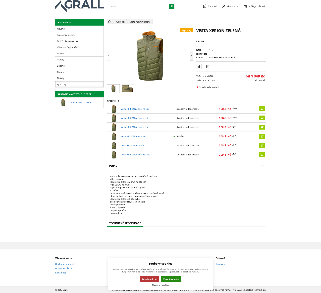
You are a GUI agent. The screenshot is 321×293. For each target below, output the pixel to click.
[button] (113, 55)
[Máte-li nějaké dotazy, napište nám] (207, 66)
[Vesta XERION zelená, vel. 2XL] (114, 154)
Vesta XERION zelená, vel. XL (135, 145)
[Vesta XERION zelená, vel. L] (114, 136)
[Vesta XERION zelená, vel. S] (114, 118)
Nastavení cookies (160, 284)
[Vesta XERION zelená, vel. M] (114, 127)
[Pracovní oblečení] (101, 35)
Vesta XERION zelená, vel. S (134, 118)
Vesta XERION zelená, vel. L (134, 136)
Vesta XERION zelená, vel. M (134, 127)
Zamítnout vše (149, 278)
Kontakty (220, 263)
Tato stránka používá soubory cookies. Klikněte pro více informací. (144, 289)
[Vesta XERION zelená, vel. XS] (114, 109)
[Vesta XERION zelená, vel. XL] (114, 145)
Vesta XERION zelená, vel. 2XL (135, 154)
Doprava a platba (63, 268)
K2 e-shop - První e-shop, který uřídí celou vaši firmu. (205, 289)
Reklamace (60, 272)
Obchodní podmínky (65, 263)
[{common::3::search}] (171, 6)
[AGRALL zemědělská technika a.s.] (79, 6)
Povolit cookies (171, 278)
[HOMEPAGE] (109, 21)
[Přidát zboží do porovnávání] (199, 66)
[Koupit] (262, 108)
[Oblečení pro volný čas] (101, 41)
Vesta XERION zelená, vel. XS (135, 108)
